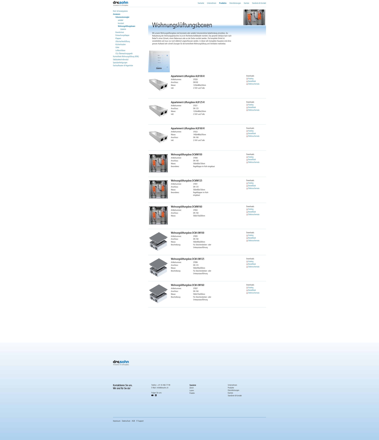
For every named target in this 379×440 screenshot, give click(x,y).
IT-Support (140, 421)
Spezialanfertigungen (120, 63)
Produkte (223, 3)
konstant (121, 23)
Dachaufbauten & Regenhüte (123, 66)
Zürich (192, 388)
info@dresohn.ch (162, 388)
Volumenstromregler (122, 17)
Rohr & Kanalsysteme (120, 11)
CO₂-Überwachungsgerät (123, 54)
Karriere (246, 3)
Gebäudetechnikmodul (120, 60)
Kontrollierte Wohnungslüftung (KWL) (126, 56)
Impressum (116, 421)
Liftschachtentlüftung (122, 41)
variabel (120, 20)
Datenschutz (126, 421)
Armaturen (116, 14)
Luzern (192, 390)
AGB (133, 421)
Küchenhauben (120, 44)
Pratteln (192, 393)
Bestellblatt (252, 81)
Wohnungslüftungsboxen (126, 26)
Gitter (117, 47)
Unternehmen (211, 3)
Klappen (118, 38)
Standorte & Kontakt (259, 3)
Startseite (201, 3)
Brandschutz (119, 32)
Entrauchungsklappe (122, 35)
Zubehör (123, 29)
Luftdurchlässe (120, 50)
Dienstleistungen (235, 3)
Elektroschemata (253, 84)
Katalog (250, 79)
